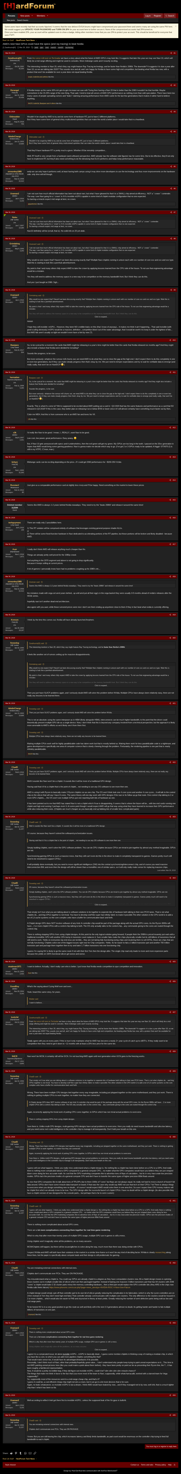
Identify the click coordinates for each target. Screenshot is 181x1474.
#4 (175, 132)
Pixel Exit (75, 1471)
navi (46, 47)
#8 (175, 239)
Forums (11, 16)
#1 (175, 53)
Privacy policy (160, 1465)
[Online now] (4, 214)
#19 (174, 615)
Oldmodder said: (35, 137)
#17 (174, 544)
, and (38, 77)
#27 (174, 1012)
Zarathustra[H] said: (36, 643)
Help (169, 1465)
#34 (174, 1395)
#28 (174, 1051)
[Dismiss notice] (175, 26)
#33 (174, 1323)
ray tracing (69, 47)
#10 (174, 340)
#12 (174, 427)
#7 (175, 212)
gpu (41, 47)
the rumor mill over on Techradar (46, 58)
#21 (174, 703)
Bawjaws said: (34, 378)
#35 (174, 1415)
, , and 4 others (42, 103)
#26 (174, 981)
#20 (174, 638)
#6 (175, 188)
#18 (174, 576)
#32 (174, 1263)
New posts (25, 16)
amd (36, 47)
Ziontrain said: (34, 582)
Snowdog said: (34, 709)
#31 (174, 1201)
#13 (174, 457)
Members (41, 16)
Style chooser (10, 1465)
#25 (174, 962)
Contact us (135, 1465)
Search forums (22, 20)
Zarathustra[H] (10, 47)
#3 (175, 112)
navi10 (53, 47)
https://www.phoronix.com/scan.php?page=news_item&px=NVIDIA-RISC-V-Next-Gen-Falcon (89, 1287)
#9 (175, 290)
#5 (175, 166)
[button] (32, 15)
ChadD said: (34, 822)
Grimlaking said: (35, 295)
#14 (174, 480)
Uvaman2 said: (35, 218)
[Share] (171, 53)
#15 (174, 500)
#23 (174, 817)
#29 (174, 1071)
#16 (174, 518)
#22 (174, 762)
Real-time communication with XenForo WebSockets (98, 1471)
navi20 (60, 47)
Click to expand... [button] (101, 317)
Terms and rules (147, 1465)
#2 (175, 85)
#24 (174, 878)
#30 (174, 1137)
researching (160, 1252)
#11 (174, 372)
